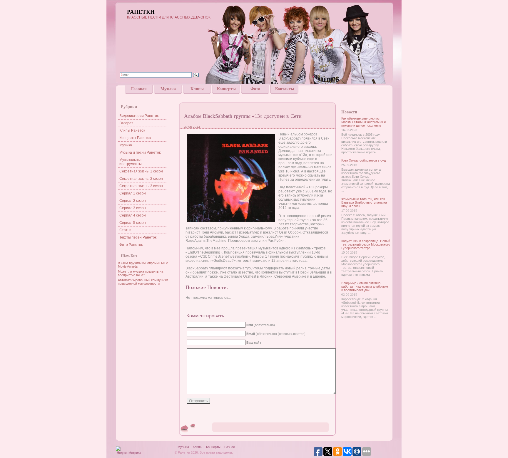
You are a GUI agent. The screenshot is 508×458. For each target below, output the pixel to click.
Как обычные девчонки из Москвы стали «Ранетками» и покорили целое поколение (363, 122)
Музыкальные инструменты (131, 162)
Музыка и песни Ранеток (140, 152)
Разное (229, 447)
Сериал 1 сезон (132, 193)
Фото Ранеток (131, 245)
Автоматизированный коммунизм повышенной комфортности (143, 281)
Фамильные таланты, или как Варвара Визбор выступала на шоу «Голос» (364, 202)
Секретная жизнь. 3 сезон (141, 186)
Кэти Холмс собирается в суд (363, 160)
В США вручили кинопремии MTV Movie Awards (143, 264)
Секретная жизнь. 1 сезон (141, 171)
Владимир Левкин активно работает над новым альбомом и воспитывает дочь (364, 286)
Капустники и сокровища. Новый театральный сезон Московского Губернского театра (365, 244)
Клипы (197, 89)
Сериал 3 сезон (132, 208)
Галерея (126, 123)
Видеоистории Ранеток (138, 116)
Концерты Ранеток (135, 138)
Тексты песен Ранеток (137, 237)
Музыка (168, 89)
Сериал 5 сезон (132, 223)
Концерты (226, 89)
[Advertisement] (254, 96)
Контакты (284, 89)
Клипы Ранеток (132, 130)
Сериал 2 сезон (132, 201)
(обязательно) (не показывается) (275, 333)
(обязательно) (260, 325)
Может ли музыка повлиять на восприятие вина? (140, 273)
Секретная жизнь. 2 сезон (141, 179)
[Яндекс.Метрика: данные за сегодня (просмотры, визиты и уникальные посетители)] (129, 450)
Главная (139, 89)
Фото (255, 89)
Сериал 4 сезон (132, 215)
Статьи (125, 230)
